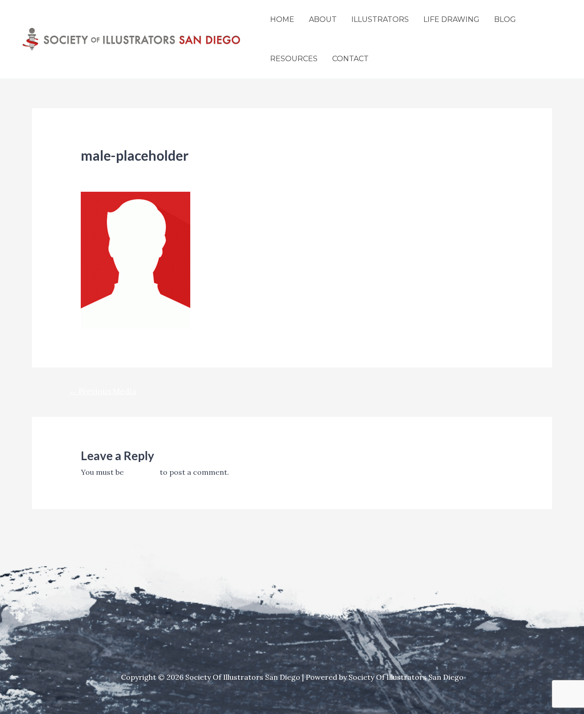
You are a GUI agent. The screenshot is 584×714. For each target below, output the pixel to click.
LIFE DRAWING (451, 19)
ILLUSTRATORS (380, 19)
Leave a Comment (112, 171)
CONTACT (350, 58)
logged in (141, 472)
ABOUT (323, 19)
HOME (282, 19)
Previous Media (102, 391)
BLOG (505, 19)
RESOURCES (294, 58)
